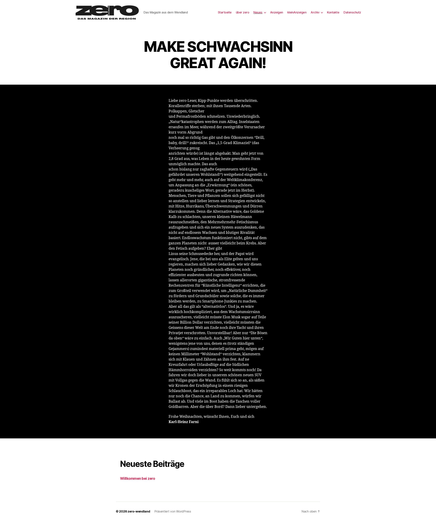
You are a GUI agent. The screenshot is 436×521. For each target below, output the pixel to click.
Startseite (225, 12)
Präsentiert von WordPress (172, 511)
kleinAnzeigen (297, 12)
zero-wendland (139, 511)
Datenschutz (352, 12)
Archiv (315, 12)
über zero (242, 12)
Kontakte (333, 12)
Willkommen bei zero (137, 478)
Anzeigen (276, 12)
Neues (257, 12)
